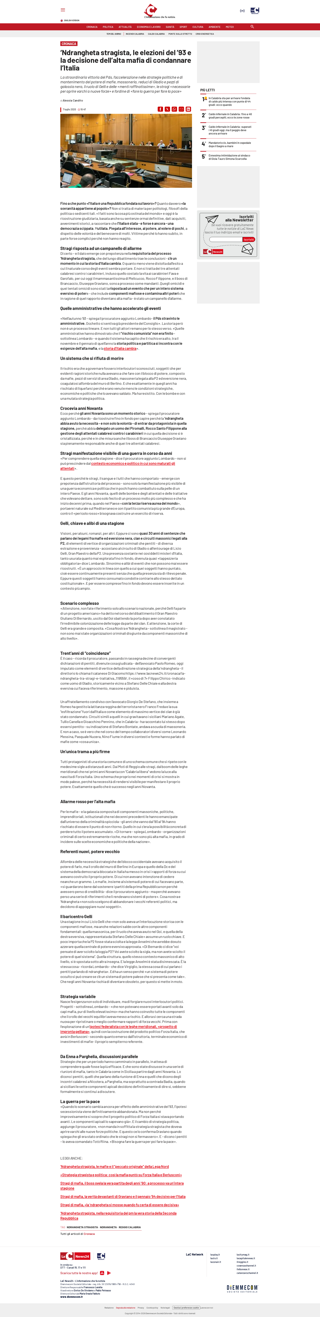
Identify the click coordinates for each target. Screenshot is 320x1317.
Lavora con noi (206, 1308)
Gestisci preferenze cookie (186, 1307)
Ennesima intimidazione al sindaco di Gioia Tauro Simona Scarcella (229, 157)
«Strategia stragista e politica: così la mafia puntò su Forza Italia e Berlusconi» (121, 1175)
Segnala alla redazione (125, 1308)
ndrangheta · (109, 1227)
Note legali (165, 1308)
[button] (160, 109)
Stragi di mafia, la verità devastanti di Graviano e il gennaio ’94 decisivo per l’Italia (123, 1196)
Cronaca (89, 1234)
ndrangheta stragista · (83, 1227)
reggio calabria (130, 1227)
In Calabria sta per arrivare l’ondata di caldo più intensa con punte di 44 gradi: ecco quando (230, 101)
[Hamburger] (62, 10)
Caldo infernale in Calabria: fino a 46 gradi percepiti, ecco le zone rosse (230, 115)
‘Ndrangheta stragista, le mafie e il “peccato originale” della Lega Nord (114, 1166)
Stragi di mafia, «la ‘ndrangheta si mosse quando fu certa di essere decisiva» (119, 1205)
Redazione (109, 1308)
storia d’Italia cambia (120, 348)
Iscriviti (249, 239)
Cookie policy (152, 1308)
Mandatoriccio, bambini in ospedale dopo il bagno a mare (230, 144)
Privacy (141, 1308)
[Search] (252, 27)
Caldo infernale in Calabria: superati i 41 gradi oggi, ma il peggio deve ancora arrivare (230, 130)
